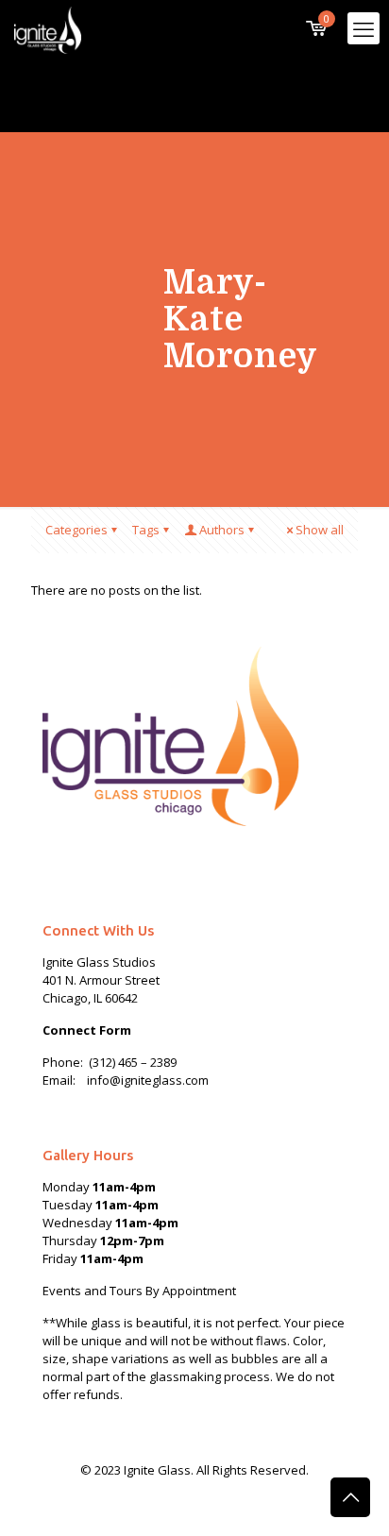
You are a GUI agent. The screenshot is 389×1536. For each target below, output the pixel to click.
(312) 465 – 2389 (133, 1062)
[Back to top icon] (350, 1497)
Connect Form (86, 1029)
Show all (320, 529)
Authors (222, 529)
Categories (76, 529)
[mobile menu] (363, 28)
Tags (146, 529)
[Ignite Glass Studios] (47, 28)
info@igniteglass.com (148, 1080)
